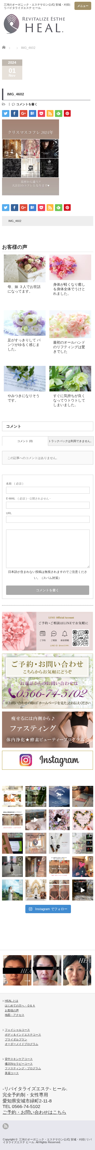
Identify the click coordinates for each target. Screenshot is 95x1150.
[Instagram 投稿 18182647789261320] (82, 890)
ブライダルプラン (16, 1039)
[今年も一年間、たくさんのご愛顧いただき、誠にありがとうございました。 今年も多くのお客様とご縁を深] (35, 843)
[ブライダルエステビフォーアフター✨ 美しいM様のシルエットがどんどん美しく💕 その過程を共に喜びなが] (59, 890)
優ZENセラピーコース (19, 1063)
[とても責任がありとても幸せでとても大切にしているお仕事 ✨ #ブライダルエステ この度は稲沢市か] (12, 890)
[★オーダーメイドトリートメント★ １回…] (47, 970)
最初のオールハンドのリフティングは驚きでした (69, 346)
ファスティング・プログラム (23, 1068)
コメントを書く (26, 104)
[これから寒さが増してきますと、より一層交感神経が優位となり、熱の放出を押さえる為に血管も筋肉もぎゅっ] (82, 843)
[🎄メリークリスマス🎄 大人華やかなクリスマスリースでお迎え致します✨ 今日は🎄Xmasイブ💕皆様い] (35, 866)
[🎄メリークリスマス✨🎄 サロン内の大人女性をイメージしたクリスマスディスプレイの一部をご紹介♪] (12, 866)
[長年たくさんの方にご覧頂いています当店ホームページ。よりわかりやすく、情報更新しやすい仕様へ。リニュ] (12, 796)
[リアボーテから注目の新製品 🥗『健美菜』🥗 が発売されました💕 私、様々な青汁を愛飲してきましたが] (35, 796)
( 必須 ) (14, 483)
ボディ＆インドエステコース (23, 1034)
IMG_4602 (14, 220)
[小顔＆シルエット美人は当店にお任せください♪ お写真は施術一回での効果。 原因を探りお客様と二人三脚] (59, 866)
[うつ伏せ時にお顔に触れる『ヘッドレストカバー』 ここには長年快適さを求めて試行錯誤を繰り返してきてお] (35, 819)
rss (6, 1126)
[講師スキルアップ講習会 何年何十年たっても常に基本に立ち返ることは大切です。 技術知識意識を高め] (12, 843)
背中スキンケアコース (19, 1058)
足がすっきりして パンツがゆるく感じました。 (24, 344)
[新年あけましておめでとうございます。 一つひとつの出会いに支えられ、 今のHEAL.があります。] (59, 796)
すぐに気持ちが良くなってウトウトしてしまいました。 (69, 400)
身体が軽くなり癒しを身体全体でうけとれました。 (69, 289)
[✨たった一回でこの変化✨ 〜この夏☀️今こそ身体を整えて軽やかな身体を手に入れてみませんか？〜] (12, 819)
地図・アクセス (14, 1014)
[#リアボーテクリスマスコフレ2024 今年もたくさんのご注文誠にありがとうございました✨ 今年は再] (82, 866)
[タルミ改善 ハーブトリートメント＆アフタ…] (77, 970)
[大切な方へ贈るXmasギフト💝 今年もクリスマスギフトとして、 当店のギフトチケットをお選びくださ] (82, 796)
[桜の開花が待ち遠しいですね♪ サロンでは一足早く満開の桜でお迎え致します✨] (59, 819)
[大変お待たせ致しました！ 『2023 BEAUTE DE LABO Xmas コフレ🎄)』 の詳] (35, 890)
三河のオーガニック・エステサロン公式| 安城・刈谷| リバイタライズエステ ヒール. (47, 1141)
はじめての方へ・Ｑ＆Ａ (20, 1005)
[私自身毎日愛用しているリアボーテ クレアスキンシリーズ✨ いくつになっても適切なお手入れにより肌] (59, 843)
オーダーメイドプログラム (21, 1044)
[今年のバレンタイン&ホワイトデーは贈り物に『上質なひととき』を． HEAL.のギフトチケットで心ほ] (82, 819)
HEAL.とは (11, 1000)
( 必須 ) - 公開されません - (28, 498)
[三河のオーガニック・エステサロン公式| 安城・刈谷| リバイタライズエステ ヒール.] (37, 20)
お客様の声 (12, 1010)
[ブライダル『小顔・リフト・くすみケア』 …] (17, 970)
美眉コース (12, 1073)
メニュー (82, 5)
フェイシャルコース (17, 1029)
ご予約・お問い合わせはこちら (34, 1112)
